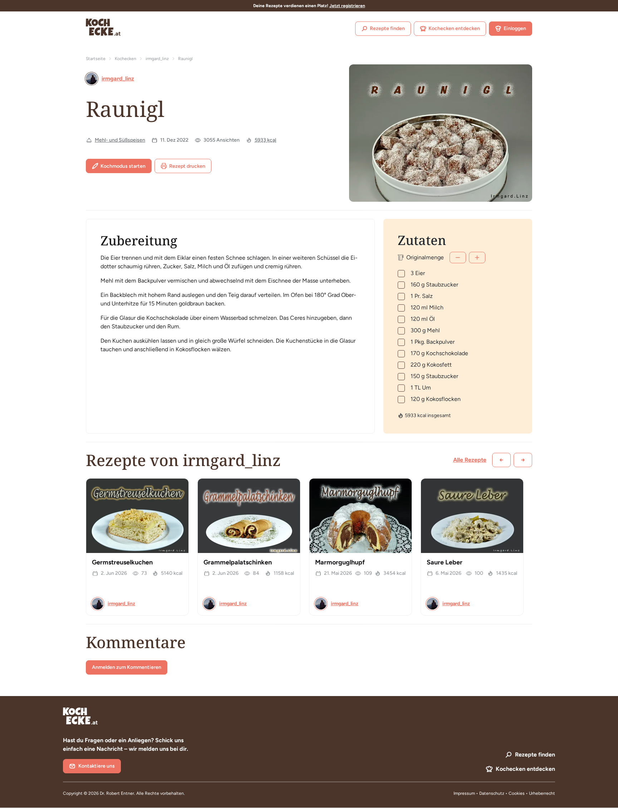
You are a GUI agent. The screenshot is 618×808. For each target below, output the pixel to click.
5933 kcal (265, 140)
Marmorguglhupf (340, 562)
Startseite (96, 58)
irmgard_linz (157, 58)
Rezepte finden (387, 28)
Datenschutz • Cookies (502, 793)
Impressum (464, 793)
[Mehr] (477, 257)
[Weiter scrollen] (523, 460)
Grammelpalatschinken (237, 562)
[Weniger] (458, 257)
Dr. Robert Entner (117, 793)
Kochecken (125, 58)
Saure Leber (444, 562)
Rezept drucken (187, 166)
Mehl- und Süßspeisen (120, 140)
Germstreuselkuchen (122, 562)
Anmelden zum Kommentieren (126, 667)
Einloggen (515, 28)
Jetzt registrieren (347, 5)
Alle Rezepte (469, 459)
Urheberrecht (542, 793)
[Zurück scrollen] (501, 460)
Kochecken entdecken (454, 28)
